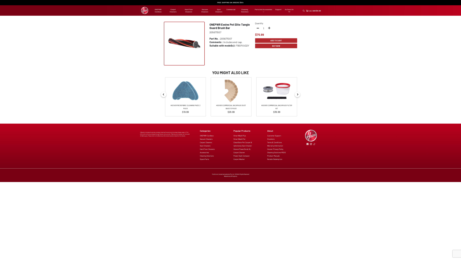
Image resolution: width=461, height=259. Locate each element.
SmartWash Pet (239, 139)
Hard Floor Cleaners (207, 149)
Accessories (204, 152)
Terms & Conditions (274, 142)
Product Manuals (273, 156)
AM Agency (234, 176)
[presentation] (163, 94)
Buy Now (276, 46)
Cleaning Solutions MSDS (276, 152)
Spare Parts (204, 159)
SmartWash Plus (240, 136)
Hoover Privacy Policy (275, 149)
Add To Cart (276, 40)
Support (278, 9)
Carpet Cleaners (206, 142)
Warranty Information (275, 146)
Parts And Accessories (263, 9)
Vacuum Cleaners (206, 139)
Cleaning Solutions (207, 156)
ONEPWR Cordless (207, 136)
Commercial (230, 9)
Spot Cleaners (205, 146)
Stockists (271, 139)
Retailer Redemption (274, 159)
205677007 (215, 32)
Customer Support (274, 136)
